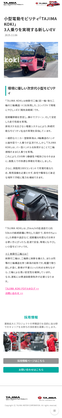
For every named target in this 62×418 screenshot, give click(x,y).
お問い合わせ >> (14, 293)
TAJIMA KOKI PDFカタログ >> (22, 288)
